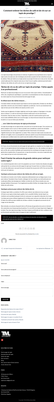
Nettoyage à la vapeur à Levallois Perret (11, 317)
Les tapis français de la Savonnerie (12, 248)
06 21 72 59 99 (5, 260)
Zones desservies (6, 364)
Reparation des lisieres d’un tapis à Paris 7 (12, 309)
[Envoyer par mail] (28, 228)
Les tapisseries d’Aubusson (43, 248)
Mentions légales (6, 394)
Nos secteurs (5, 358)
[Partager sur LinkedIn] (34, 228)
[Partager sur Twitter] (25, 228)
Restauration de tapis (7, 354)
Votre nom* (4, 263)
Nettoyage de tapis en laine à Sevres (10, 312)
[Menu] (52, 4)
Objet (2, 281)
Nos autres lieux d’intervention (10, 362)
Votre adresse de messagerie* (8, 269)
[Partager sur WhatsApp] (20, 228)
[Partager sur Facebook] (23, 228)
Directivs (32, 17)
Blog (27, 8)
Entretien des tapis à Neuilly (8, 314)
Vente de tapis (5, 356)
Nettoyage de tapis (6, 352)
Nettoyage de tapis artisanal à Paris (10, 322)
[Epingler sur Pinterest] (31, 228)
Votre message (5, 287)
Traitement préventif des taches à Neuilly (12, 319)
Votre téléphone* (5, 275)
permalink (37, 234)
